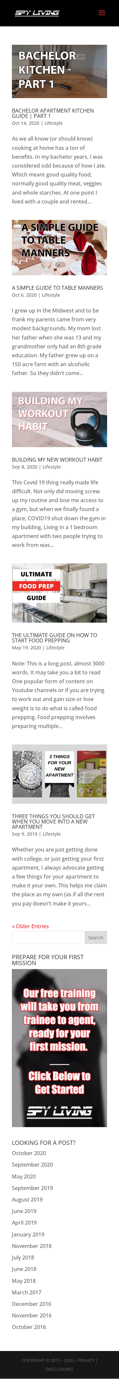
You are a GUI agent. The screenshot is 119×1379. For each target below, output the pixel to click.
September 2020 (32, 1164)
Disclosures (59, 1369)
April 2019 (24, 1222)
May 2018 (24, 1280)
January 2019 (28, 1234)
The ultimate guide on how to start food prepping (54, 638)
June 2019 (24, 1211)
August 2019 (27, 1199)
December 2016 (31, 1304)
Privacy (86, 1360)
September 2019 (32, 1188)
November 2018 (32, 1246)
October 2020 (29, 1153)
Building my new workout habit (57, 459)
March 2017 (26, 1292)
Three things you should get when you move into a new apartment (53, 821)
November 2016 (32, 1315)
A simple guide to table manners (57, 287)
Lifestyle (54, 123)
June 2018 (24, 1269)
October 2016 (29, 1327)
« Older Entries (30, 926)
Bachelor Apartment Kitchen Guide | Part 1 (53, 113)
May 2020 (24, 1176)
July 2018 (23, 1257)
